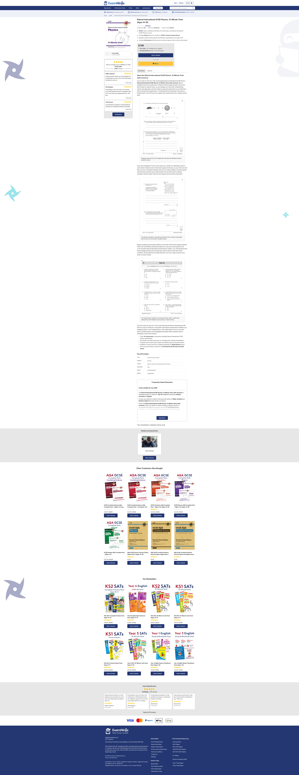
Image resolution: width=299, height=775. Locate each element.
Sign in (176, 3)
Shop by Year (107, 8)
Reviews (149, 71)
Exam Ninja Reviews (157, 742)
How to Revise (149, 450)
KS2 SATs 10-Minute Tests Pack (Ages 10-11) (160, 616)
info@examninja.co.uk (111, 737)
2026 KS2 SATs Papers (179, 749)
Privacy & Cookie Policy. (111, 757)
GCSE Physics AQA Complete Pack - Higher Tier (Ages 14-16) (184, 506)
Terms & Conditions (156, 752)
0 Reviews (148, 25)
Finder (159, 8)
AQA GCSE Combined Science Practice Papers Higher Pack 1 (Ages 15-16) (160, 553)
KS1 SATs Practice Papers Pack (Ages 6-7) (113, 664)
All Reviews (118, 114)
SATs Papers (176, 744)
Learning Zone (146, 8)
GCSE (137, 8)
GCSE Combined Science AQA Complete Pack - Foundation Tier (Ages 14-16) (137, 506)
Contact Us (154, 754)
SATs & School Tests (119, 8)
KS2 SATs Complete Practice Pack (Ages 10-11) (114, 616)
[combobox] (182, 8)
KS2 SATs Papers (178, 747)
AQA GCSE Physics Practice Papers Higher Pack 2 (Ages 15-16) (137, 553)
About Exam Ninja (156, 744)
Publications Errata (156, 771)
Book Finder (154, 764)
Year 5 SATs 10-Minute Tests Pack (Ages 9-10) (137, 664)
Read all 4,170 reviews (149, 712)
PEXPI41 (159, 425)
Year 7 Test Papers (178, 763)
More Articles (150, 458)
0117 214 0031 (109, 739)
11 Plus (130, 8)
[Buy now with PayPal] (155, 64)
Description (141, 71)
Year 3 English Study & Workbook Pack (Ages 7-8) (184, 664)
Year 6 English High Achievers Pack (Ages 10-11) (136, 616)
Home (105, 15)
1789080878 (153, 425)
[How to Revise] (149, 442)
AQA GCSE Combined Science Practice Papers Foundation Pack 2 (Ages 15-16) (184, 553)
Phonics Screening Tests (180, 759)
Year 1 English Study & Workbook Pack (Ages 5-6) (161, 664)
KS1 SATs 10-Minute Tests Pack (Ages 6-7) (183, 616)
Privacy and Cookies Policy (159, 749)
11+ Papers (176, 755)
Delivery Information (157, 747)
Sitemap (153, 757)
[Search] (193, 8)
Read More (162, 418)
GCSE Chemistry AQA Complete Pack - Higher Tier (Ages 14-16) (160, 506)
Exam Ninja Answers (157, 766)
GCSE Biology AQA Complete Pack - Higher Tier (114, 553)
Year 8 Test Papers (178, 765)
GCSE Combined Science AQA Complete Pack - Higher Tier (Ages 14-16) (114, 506)
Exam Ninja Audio (156, 769)
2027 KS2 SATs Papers (179, 752)
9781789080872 (144, 425)
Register (181, 3)
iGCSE (110, 15)
